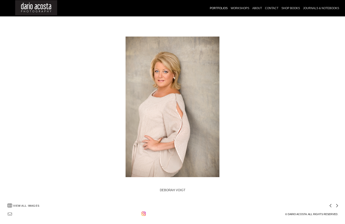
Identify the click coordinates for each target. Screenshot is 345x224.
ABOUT (257, 8)
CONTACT (271, 8)
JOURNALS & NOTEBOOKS (321, 8)
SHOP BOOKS (290, 8)
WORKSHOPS (240, 8)
